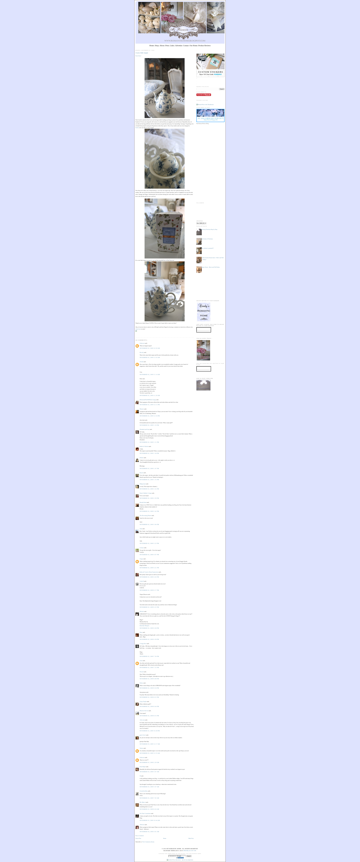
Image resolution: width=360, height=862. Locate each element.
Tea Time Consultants (145, 813)
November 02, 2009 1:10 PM (149, 425)
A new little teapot (141, 53)
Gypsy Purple (143, 701)
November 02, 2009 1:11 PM (149, 442)
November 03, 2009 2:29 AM (149, 762)
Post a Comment (139, 835)
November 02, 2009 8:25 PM (149, 697)
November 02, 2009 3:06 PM (149, 524)
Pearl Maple (143, 766)
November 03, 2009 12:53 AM (150, 753)
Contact (186, 46)
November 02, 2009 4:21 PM (149, 567)
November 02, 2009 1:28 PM (149, 453)
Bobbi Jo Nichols (144, 446)
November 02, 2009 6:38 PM (149, 639)
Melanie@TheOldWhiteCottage (148, 399)
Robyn (141, 683)
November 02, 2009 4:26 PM (149, 577)
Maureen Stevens (144, 710)
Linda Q (142, 581)
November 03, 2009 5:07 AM (149, 786)
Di (140, 776)
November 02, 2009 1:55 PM (149, 479)
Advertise (178, 46)
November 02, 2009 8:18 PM (149, 688)
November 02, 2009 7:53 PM (149, 667)
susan (141, 660)
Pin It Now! (138, 56)
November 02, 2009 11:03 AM (150, 357)
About (162, 46)
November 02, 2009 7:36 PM (149, 656)
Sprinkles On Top (189, 850)
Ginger (141, 559)
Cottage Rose (143, 643)
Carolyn (142, 547)
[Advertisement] (210, 138)
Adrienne (142, 824)
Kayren (141, 472)
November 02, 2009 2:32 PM (149, 489)
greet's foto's (143, 735)
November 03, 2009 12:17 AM (150, 744)
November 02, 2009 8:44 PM (149, 706)
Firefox (137, 127)
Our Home (193, 46)
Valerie (141, 748)
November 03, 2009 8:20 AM (149, 809)
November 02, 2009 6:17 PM (149, 590)
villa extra (142, 720)
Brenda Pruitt (143, 502)
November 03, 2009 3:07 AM (149, 771)
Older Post (191, 838)
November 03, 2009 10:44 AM (150, 820)
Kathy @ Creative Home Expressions (149, 572)
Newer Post (138, 838)
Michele (142, 611)
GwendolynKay (144, 791)
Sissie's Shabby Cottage (146, 493)
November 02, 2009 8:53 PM (149, 715)
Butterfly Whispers (144, 625)
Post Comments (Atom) (148, 842)
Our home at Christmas (207, 239)
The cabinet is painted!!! (207, 248)
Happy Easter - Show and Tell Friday (210, 267)
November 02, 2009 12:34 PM (150, 416)
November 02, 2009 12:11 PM (150, 404)
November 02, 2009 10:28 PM (150, 731)
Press (167, 46)
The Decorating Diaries (145, 515)
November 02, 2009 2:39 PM (149, 498)
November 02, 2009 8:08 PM (149, 678)
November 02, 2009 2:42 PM (149, 511)
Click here (138, 329)
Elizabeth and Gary (145, 429)
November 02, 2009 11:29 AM (150, 395)
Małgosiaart (143, 484)
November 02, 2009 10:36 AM (150, 348)
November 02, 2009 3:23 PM (149, 543)
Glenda (141, 361)
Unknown (142, 343)
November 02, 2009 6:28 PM (149, 628)
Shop (157, 46)
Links (172, 46)
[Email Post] (135, 333)
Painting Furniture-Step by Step (209, 229)
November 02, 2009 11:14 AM (150, 374)
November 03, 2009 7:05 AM (149, 798)
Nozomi (142, 671)
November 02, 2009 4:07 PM (149, 554)
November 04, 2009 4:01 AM (149, 831)
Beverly (142, 352)
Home (151, 46)
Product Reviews (204, 46)
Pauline (142, 457)
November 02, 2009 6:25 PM (149, 607)
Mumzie (142, 409)
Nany (141, 632)
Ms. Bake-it (143, 802)
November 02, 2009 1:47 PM (149, 468)
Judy (141, 528)
